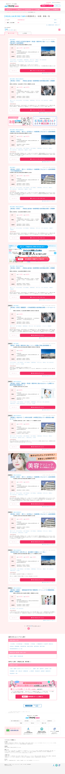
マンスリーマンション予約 (17, 752)
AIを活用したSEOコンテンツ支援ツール (27, 752)
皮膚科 (34, 668)
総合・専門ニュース (14, 750)
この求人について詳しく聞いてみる (38, 70)
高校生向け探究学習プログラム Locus (16, 747)
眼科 (38, 668)
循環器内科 (25, 671)
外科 (17, 673)
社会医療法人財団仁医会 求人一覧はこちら (49, 73)
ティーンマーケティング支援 (34, 750)
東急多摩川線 (23, 646)
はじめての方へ (28, 9)
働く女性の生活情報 (46, 750)
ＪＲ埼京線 (32, 643)
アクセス (13, 764)
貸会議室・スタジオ (23, 760)
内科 (17, 671)
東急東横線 (17, 646)
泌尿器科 (43, 671)
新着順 (25, 33)
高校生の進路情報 (7, 747)
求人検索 (37, 9)
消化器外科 (12, 673)
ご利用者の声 (47, 9)
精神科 (15, 668)
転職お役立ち (56, 9)
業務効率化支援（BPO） (12, 760)
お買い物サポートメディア (8, 752)
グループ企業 (24, 764)
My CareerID (44, 751)
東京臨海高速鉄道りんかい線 (16, 648)
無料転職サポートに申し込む (47, 5)
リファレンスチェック (36, 760)
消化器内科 (37, 671)
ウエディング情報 (7, 751)
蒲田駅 (15, 656)
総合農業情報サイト (18, 751)
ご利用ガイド (19, 9)
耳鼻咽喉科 (12, 671)
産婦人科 (20, 671)
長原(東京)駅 (20, 656)
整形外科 (42, 668)
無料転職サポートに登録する (33, 696)
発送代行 (18, 760)
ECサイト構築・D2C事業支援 (32, 751)
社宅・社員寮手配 (29, 760)
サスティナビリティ (17, 764)
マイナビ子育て (24, 751)
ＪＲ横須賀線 (26, 643)
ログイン (57, 5)
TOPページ (10, 9)
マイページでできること (56, 2)
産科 (50, 668)
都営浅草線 (36, 646)
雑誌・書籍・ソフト (52, 750)
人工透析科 (31, 671)
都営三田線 (42, 646)
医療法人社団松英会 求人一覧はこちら (49, 620)
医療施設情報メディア (50, 751)
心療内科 (46, 668)
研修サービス (6, 760)
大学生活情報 (40, 750)
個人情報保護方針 (29, 764)
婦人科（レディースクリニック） (25, 668)
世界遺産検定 (13, 751)
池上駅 (11, 656)
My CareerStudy (39, 751)
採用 (21, 764)
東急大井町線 (30, 646)
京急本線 (12, 646)
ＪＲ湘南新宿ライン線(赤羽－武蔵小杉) (44, 643)
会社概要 (10, 764)
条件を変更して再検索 (33, 706)
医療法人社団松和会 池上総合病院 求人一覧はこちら (47, 112)
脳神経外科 (48, 671)
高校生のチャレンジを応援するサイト (23, 750)
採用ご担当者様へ (48, 2)
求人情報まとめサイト (8, 750)
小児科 (11, 668)
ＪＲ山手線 (12, 643)
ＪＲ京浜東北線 (19, 643)
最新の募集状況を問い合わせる (38, 335)
